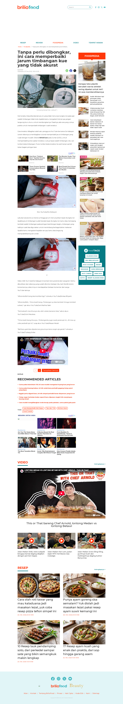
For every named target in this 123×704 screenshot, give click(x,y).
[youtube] (104, 7)
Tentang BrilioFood (46, 693)
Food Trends (27, 411)
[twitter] (101, 7)
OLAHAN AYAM (91, 256)
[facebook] (96, 7)
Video (76, 43)
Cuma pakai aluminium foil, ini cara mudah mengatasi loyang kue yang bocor (47, 384)
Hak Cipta (69, 693)
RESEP (98, 265)
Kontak (33, 693)
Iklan (26, 693)
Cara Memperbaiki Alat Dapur (33, 408)
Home (20, 46)
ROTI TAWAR (86, 273)
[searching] (90, 7)
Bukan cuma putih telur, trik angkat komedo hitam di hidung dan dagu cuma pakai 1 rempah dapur (91, 238)
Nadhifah (20, 70)
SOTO (82, 278)
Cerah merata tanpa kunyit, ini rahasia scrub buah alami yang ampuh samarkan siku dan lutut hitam (90, 215)
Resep (23, 43)
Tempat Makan (96, 43)
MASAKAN (84, 269)
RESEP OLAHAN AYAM (96, 278)
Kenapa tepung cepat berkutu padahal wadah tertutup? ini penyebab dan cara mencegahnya (97, 135)
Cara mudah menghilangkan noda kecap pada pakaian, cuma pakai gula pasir (47, 402)
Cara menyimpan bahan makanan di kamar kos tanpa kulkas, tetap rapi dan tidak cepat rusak (97, 123)
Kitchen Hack (62, 408)
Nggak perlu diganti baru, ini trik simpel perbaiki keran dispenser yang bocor (47, 393)
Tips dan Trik (50, 408)
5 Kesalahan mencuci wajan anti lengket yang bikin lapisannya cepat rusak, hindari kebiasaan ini (97, 147)
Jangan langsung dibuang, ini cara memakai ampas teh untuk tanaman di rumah (91, 193)
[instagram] (98, 7)
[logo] (28, 7)
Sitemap (95, 693)
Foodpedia (58, 43)
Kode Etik (79, 693)
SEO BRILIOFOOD (91, 260)
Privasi (59, 693)
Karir (88, 693)
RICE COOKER (88, 265)
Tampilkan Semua (50, 370)
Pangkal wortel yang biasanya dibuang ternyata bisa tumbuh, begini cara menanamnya (90, 171)
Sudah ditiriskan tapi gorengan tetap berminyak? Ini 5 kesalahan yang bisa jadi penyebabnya (97, 100)
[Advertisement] (61, 27)
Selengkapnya (99, 464)
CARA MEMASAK (97, 269)
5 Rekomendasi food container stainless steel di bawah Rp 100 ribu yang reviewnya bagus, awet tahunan (97, 112)
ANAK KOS (98, 273)
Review (39, 43)
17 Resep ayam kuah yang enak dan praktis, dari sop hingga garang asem (81, 650)
